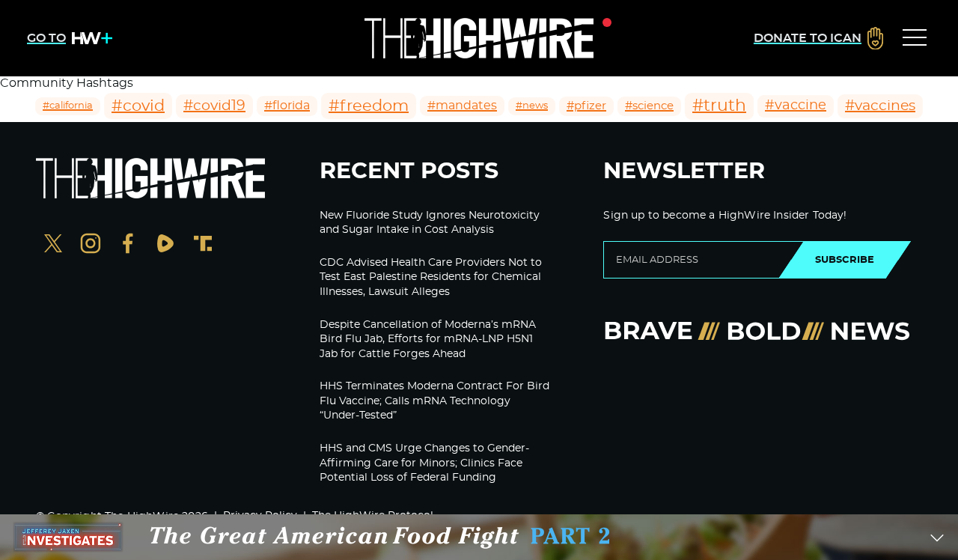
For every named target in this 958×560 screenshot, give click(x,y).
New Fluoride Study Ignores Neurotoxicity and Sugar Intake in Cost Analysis (430, 223)
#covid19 (214, 106)
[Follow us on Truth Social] (203, 245)
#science (649, 106)
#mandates (462, 106)
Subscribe (844, 260)
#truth (719, 105)
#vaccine (795, 105)
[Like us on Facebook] (128, 245)
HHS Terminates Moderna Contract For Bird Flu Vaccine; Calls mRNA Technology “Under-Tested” (434, 401)
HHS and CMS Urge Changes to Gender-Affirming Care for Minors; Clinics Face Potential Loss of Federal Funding (424, 463)
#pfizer (586, 106)
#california (68, 105)
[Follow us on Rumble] (165, 245)
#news (532, 105)
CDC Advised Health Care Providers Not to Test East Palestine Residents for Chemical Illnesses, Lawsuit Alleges (431, 277)
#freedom (369, 106)
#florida (287, 106)
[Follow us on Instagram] (90, 245)
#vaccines (880, 106)
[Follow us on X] (53, 245)
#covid (138, 106)
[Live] (479, 38)
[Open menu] (914, 38)
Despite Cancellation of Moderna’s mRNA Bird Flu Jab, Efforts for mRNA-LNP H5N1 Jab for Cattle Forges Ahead (428, 339)
